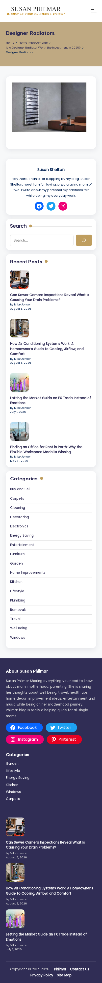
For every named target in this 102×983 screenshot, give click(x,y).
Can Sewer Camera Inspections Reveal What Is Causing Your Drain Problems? (49, 297)
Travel (15, 619)
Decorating (19, 517)
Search (18, 226)
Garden (16, 563)
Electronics (19, 526)
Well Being (18, 628)
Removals (18, 609)
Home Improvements (28, 572)
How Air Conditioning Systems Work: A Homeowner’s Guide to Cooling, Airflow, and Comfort (47, 348)
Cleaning (17, 507)
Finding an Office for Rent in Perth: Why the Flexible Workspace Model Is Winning (46, 449)
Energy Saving (22, 535)
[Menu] (93, 10)
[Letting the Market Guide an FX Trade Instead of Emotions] (19, 382)
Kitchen (16, 581)
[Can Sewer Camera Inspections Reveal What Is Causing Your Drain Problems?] (19, 279)
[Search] (84, 240)
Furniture (17, 554)
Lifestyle (17, 591)
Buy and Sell (20, 489)
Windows (17, 637)
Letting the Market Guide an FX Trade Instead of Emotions (50, 400)
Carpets (17, 498)
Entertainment (22, 545)
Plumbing (17, 600)
